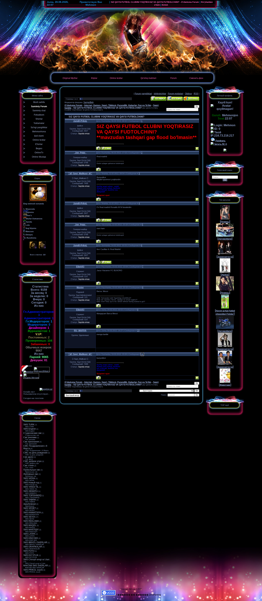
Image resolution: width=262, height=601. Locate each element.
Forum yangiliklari (143, 93)
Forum (173, 78)
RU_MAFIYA (80, 330)
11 (142, 354)
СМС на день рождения (35, 452)
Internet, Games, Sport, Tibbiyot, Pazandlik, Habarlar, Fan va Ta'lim (117, 105)
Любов (225, 275)
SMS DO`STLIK (30, 555)
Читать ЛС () (220, 144)
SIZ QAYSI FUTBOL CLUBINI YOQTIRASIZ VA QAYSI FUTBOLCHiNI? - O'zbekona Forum (155, 2)
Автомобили (225, 239)
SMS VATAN (29, 478)
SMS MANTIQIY (31, 529)
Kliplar (94, 78)
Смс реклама (30, 437)
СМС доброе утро (32, 461)
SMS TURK (28, 424)
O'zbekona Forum (73, 105)
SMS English (29, 429)
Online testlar (116, 78)
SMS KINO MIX (30, 538)
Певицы (225, 222)
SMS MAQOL (29, 525)
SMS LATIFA (29, 534)
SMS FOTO (28, 551)
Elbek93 (80, 266)
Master (80, 287)
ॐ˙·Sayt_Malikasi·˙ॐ (80, 173)
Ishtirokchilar (160, 93)
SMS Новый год (31, 482)
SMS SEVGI (29, 517)
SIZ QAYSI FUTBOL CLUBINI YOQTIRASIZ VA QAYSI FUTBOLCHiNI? (107, 108)
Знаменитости (225, 257)
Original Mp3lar (70, 78)
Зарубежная (29, 504)
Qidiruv (188, 93)
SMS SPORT (29, 508)
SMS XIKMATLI (30, 491)
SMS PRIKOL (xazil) (33, 570)
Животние (225, 385)
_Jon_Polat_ (80, 152)
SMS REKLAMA (31, 521)
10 (138, 330)
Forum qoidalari (175, 93)
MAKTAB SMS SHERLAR (35, 565)
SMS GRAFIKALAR (32, 546)
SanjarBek (88, 102)
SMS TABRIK (29, 499)
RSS (196, 93)
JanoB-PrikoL (80, 121)
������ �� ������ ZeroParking (139, 595)
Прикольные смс (31, 470)
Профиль (220, 141)
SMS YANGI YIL (31, 487)
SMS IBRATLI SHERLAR (35, 542)
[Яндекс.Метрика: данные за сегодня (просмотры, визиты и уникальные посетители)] (31, 376)
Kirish (165, 5)
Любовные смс (30, 474)
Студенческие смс (32, 433)
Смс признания (31, 441)
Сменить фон (196, 78)
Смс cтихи (28, 465)
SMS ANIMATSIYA (32, 512)
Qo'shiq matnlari (148, 78)
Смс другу (28, 457)
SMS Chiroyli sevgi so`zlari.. (36, 559)
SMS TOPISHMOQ (32, 495)
